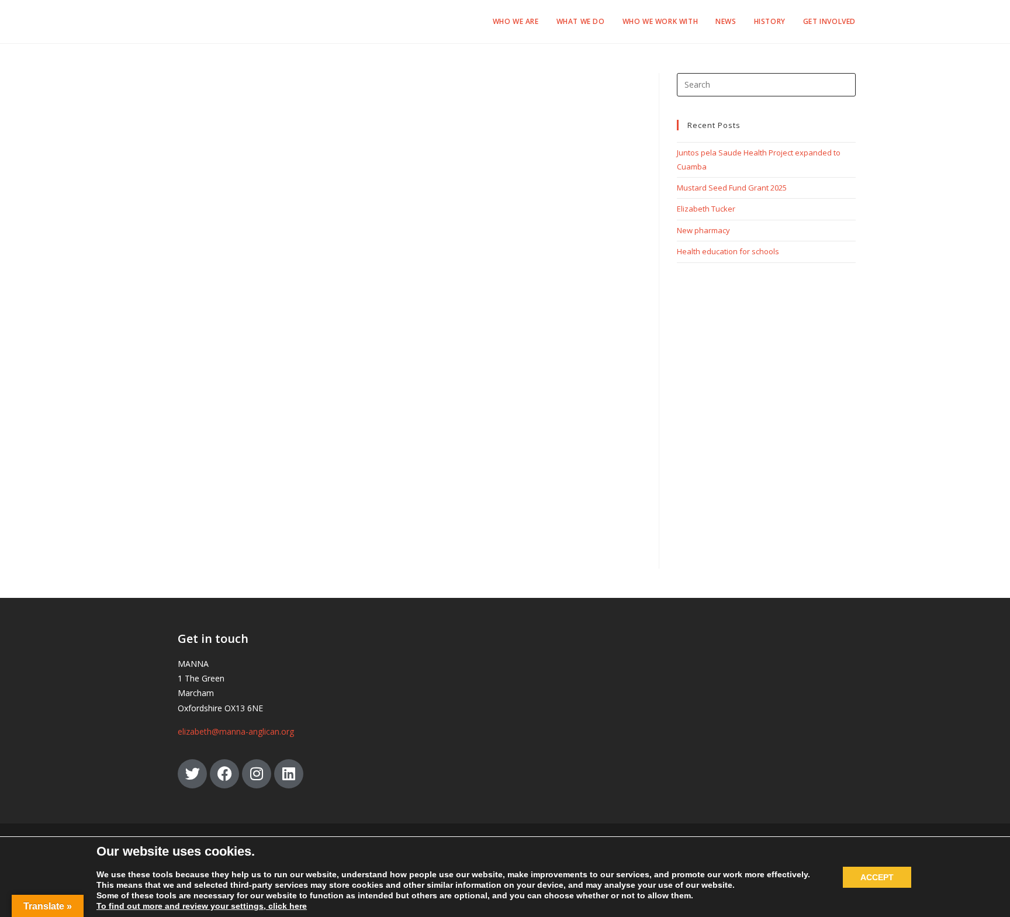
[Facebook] (224, 773)
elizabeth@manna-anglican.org (236, 731)
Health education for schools (728, 251)
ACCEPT (877, 877)
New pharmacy (703, 230)
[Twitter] (192, 773)
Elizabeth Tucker (706, 208)
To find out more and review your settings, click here (201, 906)
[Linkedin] (288, 773)
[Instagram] (256, 773)
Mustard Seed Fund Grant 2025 (732, 187)
